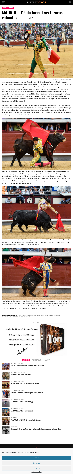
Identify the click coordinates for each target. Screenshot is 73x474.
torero (15, 317)
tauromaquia (7, 317)
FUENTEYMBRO (31, 315)
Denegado (36, 463)
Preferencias (36, 468)
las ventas (49, 315)
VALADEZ (27, 317)
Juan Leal (41, 315)
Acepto (36, 458)
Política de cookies (37, 472)
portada (57, 315)
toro (21, 317)
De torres (22, 315)
